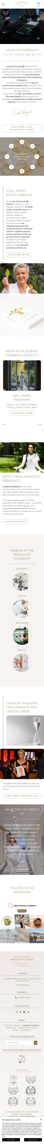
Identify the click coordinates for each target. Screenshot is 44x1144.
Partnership (11, 1028)
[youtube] (24, 1012)
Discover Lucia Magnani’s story (22, 128)
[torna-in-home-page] (22, 4)
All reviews (22, 869)
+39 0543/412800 (24, 997)
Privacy (34, 1028)
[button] (4, 424)
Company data (24, 1028)
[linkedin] (28, 1012)
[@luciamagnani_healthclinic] (10, 906)
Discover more (19, 255)
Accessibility (25, 1030)
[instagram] (17, 1012)
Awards (17, 1025)
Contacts (8, 1025)
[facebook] (20, 1012)
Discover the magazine (21, 796)
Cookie (15, 1030)
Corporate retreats (30, 1025)
